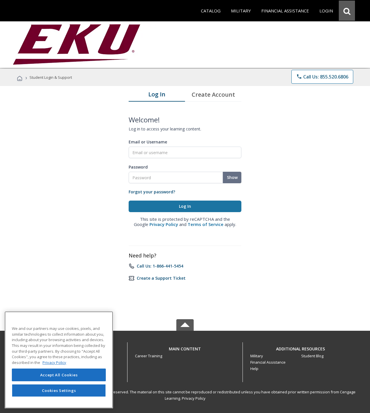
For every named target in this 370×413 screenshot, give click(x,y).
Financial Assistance (268, 362)
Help (254, 368)
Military (256, 355)
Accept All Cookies (59, 375)
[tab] (157, 95)
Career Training (148, 355)
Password (138, 167)
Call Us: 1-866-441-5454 (160, 266)
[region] (59, 359)
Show (232, 177)
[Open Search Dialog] (347, 11)
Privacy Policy (163, 224)
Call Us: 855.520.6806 (322, 77)
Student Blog (312, 355)
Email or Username (148, 142)
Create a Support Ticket (161, 278)
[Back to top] (185, 347)
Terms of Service (205, 224)
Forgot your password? (152, 192)
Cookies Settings (59, 390)
